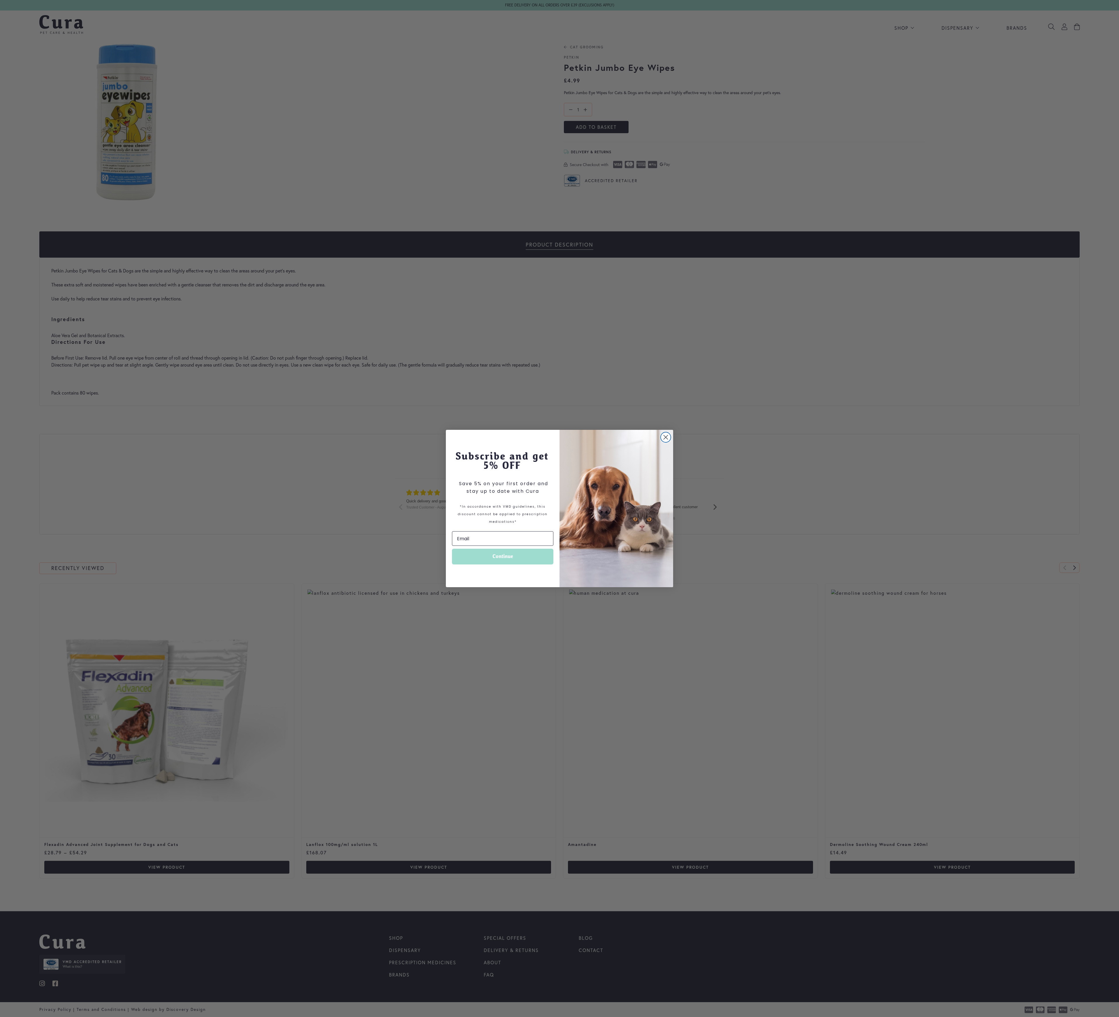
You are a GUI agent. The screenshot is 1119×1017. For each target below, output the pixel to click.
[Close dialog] (666, 437)
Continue (502, 556)
